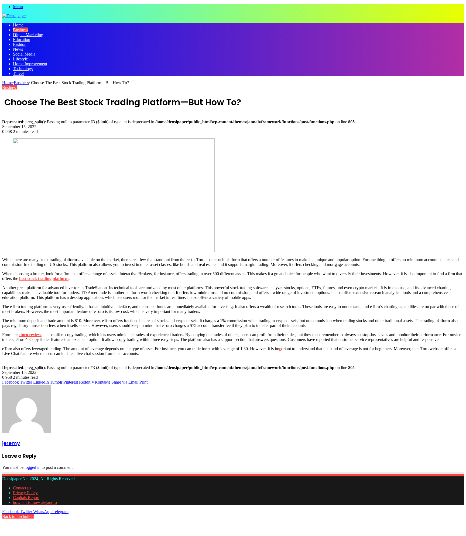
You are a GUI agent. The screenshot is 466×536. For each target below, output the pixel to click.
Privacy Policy (25, 492)
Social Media (24, 54)
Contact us (22, 488)
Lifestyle (20, 59)
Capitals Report (26, 497)
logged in (32, 467)
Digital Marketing (28, 34)
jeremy (11, 443)
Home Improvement (30, 64)
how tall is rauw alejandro (35, 502)
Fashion (19, 44)
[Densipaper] (14, 15)
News (18, 49)
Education (21, 39)
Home (18, 25)
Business (20, 30)
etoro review (30, 334)
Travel (18, 73)
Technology (23, 68)
